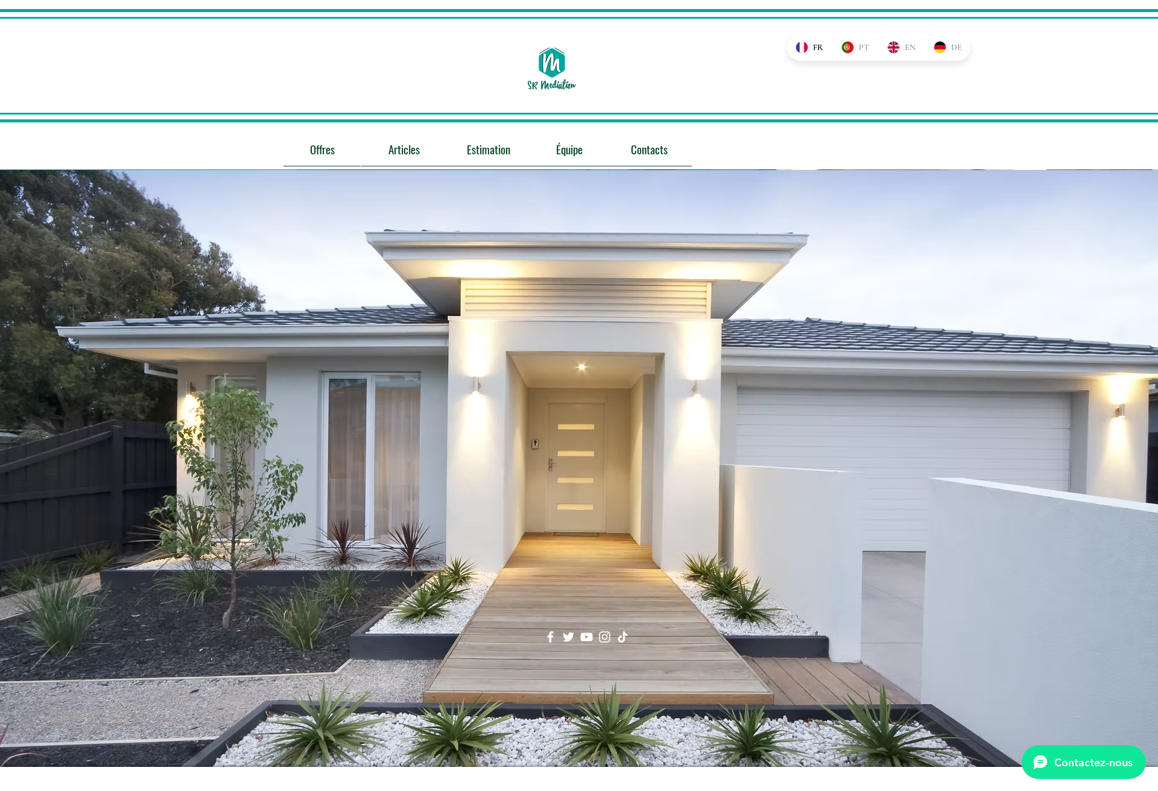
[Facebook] (550, 636)
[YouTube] (586, 636)
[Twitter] (568, 636)
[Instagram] (604, 636)
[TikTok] (622, 636)
